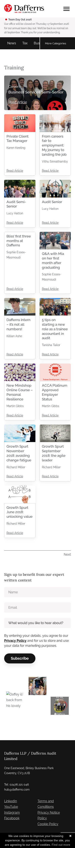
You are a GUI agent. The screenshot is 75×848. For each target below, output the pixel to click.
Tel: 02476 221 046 (16, 784)
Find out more (61, 844)
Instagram (12, 812)
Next (67, 554)
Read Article (17, 102)
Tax (25, 43)
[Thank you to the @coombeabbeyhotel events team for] (38, 686)
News (11, 43)
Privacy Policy (15, 641)
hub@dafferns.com (17, 789)
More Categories (55, 43)
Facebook (11, 818)
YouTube (11, 807)
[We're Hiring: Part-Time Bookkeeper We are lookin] (60, 706)
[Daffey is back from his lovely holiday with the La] (15, 701)
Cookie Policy (48, 824)
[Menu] (66, 9)
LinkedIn (10, 801)
